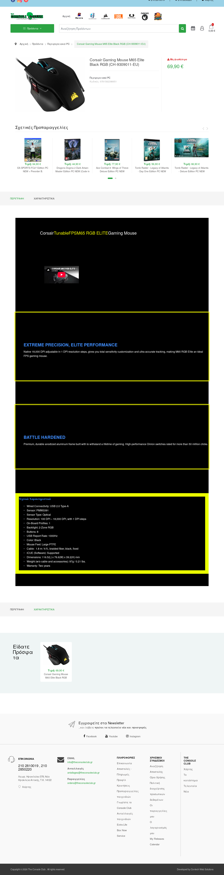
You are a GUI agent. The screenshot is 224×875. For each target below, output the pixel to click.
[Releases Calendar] (193, 28)
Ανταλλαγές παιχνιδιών (125, 816)
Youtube (113, 736)
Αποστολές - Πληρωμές (124, 771)
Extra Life (122, 824)
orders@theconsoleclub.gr (81, 783)
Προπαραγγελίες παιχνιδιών (128, 793)
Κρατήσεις (123, 785)
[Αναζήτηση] (182, 28)
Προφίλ (121, 780)
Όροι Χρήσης (157, 777)
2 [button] (115, 178)
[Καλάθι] (211, 26)
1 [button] (110, 178)
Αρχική (66, 16)
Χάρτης (26, 786)
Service (121, 835)
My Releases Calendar (157, 841)
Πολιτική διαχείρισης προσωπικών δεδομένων (157, 791)
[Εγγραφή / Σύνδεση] (202, 28)
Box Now (122, 830)
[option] (33, 155)
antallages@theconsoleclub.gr (83, 772)
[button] (210, 31)
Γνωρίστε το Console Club (124, 804)
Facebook (91, 736)
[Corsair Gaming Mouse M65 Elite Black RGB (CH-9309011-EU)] (50, 84)
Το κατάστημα (191, 777)
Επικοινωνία (124, 763)
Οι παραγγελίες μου (158, 810)
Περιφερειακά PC (100, 77)
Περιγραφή (17, 198)
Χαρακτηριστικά (44, 198)
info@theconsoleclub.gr (79, 762)
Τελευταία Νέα (190, 788)
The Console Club (36, 869)
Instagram (135, 736)
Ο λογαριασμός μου (158, 827)
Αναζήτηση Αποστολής (156, 768)
